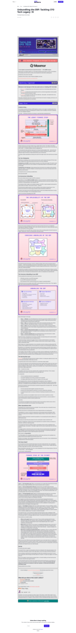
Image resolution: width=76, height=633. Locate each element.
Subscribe (47, 625)
